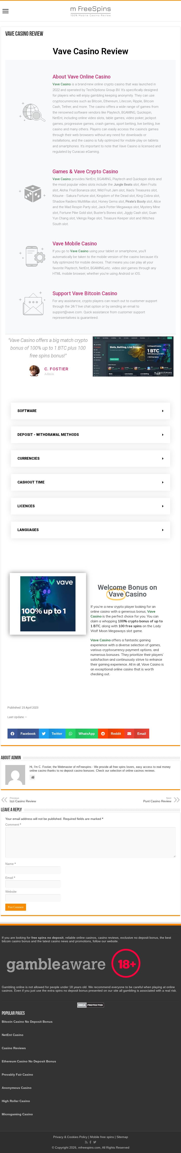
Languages (28, 530)
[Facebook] (90, 1142)
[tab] (90, 411)
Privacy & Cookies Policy (70, 1137)
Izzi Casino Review (23, 800)
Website (11, 891)
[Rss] (86, 1142)
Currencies (28, 458)
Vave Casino (62, 84)
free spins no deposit (47, 937)
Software (27, 411)
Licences (26, 506)
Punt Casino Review (157, 800)
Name (10, 864)
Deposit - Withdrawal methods (48, 435)
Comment (13, 824)
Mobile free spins (102, 1137)
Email (10, 877)
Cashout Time (31, 482)
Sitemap (122, 1137)
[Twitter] (95, 1142)
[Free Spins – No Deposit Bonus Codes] (90, 10)
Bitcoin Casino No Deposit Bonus (27, 1021)
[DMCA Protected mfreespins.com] (90, 1005)
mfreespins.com (89, 1147)
